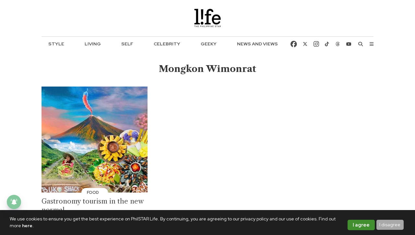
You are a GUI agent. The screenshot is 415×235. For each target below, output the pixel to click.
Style (56, 44)
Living (93, 44)
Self (127, 44)
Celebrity (167, 44)
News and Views (257, 44)
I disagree (389, 225)
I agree (361, 225)
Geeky (209, 44)
